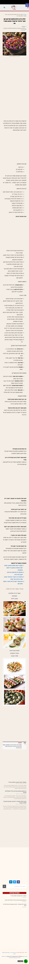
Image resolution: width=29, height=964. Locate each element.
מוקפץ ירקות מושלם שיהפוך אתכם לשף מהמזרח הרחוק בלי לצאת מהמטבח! (13, 568)
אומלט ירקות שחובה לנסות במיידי (17, 782)
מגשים (25, 14)
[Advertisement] (14, 73)
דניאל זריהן (17, 952)
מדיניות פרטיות (11, 957)
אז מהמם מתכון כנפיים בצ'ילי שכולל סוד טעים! (15, 900)
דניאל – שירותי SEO (23, 952)
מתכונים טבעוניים (21, 28)
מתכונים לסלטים (12, 28)
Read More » (24, 897)
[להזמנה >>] (26, 961)
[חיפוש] (4, 886)
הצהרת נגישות (24, 956)
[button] (27, 5)
